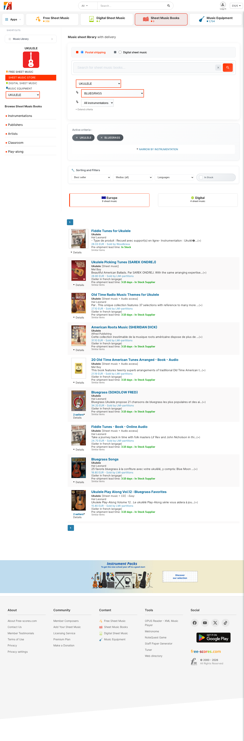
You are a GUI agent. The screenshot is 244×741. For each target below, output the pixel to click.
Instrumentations (19, 116)
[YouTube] (205, 623)
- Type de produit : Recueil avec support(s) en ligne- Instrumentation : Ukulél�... (146, 240)
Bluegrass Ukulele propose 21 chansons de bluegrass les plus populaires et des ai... (148, 402)
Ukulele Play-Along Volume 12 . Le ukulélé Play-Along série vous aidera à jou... (144, 502)
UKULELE (85, 137)
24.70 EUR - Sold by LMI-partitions (112, 440)
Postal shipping (95, 52)
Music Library (21, 38)
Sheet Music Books (116, 627)
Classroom (15, 142)
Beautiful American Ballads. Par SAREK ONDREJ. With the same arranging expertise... (148, 272)
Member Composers (66, 620)
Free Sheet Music (115, 620)
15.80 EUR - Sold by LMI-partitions (112, 505)
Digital (197, 199)
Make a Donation (63, 645)
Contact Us (15, 627)
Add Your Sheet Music (67, 627)
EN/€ (235, 5)
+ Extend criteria (84, 109)
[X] (215, 623)
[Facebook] (195, 623)
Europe (109, 199)
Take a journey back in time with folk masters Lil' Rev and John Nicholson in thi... (145, 437)
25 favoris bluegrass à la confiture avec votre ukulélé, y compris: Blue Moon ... (144, 469)
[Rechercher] (168, 6)
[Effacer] (218, 68)
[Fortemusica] (194, 661)
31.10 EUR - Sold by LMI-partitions (111, 340)
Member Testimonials (21, 633)
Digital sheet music (135, 52)
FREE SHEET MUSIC (20, 71)
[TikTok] (226, 623)
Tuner (148, 649)
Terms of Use (16, 639)
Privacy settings (18, 651)
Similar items (98, 250)
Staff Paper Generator (158, 643)
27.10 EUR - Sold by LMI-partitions (112, 308)
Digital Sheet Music (116, 633)
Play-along (15, 151)
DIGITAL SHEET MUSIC (22, 83)
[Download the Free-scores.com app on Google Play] (213, 638)
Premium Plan (61, 639)
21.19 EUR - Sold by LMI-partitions (111, 373)
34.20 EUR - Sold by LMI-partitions (112, 405)
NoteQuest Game (155, 637)
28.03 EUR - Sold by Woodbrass (110, 244)
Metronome (152, 631)
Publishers (15, 125)
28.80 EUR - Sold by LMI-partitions (112, 276)
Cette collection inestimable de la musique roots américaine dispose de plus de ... (146, 337)
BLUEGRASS (112, 137)
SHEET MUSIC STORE (22, 77)
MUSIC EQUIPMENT (20, 88)
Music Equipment (114, 639)
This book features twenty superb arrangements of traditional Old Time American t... (148, 370)
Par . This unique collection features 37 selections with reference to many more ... (146, 305)
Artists (12, 134)
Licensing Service (64, 633)
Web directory (153, 655)
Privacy (12, 645)
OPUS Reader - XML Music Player (161, 623)
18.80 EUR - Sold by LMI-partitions (112, 472)
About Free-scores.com (22, 620)
